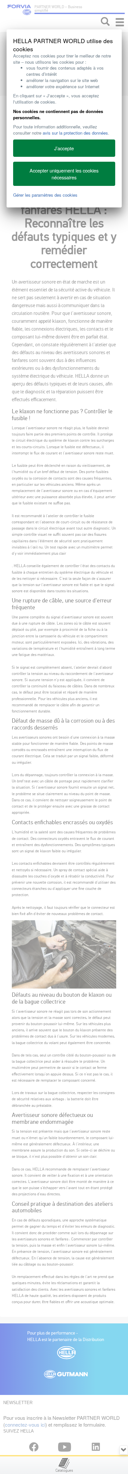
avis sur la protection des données (75, 133)
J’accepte (64, 148)
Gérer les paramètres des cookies (45, 195)
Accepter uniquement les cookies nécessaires (64, 174)
